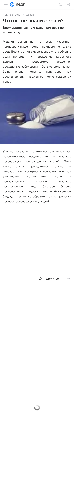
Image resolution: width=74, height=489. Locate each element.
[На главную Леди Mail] (19, 4)
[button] (37, 116)
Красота (29, 14)
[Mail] (12, 4)
